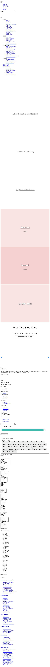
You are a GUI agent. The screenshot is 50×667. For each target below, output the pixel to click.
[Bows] (3, 491)
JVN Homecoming (7, 588)
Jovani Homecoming (7, 587)
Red (5, 559)
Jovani (25, 264)
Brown (5, 566)
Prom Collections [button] (4, 595)
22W (35, 446)
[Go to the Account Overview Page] (1, 2)
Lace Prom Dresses (7, 654)
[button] (4, 19)
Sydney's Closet (6, 612)
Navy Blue (6, 546)
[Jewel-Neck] (4, 509)
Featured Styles (6, 643)
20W (29, 446)
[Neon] (2, 485)
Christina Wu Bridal (7, 618)
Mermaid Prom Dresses (8, 656)
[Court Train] (3, 504)
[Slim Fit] (4, 515)
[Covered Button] (4, 477)
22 (25, 444)
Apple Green (7, 535)
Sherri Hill (25, 303)
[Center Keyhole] (5, 474)
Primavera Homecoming (8, 592)
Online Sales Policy (7, 403)
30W (18, 449)
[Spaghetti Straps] (4, 526)
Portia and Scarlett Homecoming (9, 591)
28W (11, 449)
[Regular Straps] (4, 524)
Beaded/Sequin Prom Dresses (9, 649)
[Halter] (4, 507)
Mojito (5, 534)
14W (10, 446)
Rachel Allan (5, 610)
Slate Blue (6, 543)
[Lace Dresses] (4, 469)
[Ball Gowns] (4, 466)
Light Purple (7, 550)
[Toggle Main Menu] (1, 17)
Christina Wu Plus (7, 619)
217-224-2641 (3, 393)
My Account (5, 5)
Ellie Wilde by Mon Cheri (8, 601)
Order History (6, 409)
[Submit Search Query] (15, 424)
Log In (4, 9)
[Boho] (4, 467)
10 (37, 442)
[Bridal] (6, 460)
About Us (5, 402)
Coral (5, 561)
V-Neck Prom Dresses (7, 663)
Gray (5, 569)
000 (5, 442)
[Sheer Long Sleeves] (4, 521)
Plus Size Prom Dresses (8, 640)
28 (40, 444)
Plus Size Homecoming (8, 644)
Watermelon (6, 556)
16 (10, 444)
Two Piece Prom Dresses (8, 662)
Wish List (5, 4)
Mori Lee (5, 622)
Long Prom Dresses (7, 655)
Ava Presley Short (7, 585)
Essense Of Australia (7, 621)
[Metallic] (2, 484)
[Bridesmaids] (6, 461)
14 (4, 444)
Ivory (5, 563)
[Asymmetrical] (3, 501)
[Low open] (4, 481)
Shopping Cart (6, 6)
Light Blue (6, 542)
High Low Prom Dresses (8, 653)
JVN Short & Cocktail (7, 589)
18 (15, 444)
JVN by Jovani (6, 605)
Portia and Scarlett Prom (8, 608)
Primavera (5, 609)
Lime (5, 538)
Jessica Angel (6, 602)
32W (24, 449)
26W (5, 449)
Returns (4, 397)
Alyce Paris (5, 599)
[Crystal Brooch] (3, 492)
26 (35, 444)
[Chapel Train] (3, 502)
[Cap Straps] (4, 523)
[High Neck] (4, 508)
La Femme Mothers (25, 113)
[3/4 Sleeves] (4, 519)
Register (5, 7)
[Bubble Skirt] (5, 472)
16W (16, 446)
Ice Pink (6, 551)
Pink (5, 552)
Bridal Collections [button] (4, 614)
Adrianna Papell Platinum (8, 630)
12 (43, 442)
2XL (15, 451)
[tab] (25, 580)
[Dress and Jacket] (4, 468)
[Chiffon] (3, 496)
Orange (6, 560)
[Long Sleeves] (4, 520)
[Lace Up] (4, 479)
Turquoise (6, 541)
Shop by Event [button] (4, 635)
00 (10, 442)
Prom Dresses (6, 641)
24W (41, 446)
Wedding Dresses (6, 642)
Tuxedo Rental (6, 419)
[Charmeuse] (3, 495)
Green (5, 537)
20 (20, 444)
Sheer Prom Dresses (7, 659)
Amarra (25, 227)
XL (9, 451)
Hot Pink (6, 553)
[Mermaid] (4, 514)
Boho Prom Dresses (7, 650)
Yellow (5, 533)
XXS (30, 449)
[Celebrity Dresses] (5, 473)
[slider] (44, 430)
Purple (5, 547)
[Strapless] (4, 527)
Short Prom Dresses (7, 660)
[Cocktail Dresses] (6, 463)
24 (30, 444)
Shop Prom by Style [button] (5, 647)
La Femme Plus (6, 607)
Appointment (6, 421)
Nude (5, 564)
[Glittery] (2, 483)
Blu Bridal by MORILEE (8, 624)
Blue (5, 544)
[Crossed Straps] (4, 478)
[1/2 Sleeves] (4, 518)
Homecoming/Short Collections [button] (7, 579)
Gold (5, 565)
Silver (5, 570)
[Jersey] (3, 498)
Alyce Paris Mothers (7, 631)
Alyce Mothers (25, 189)
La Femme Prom (6, 606)
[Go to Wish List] (2, 1)
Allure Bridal (6, 617)
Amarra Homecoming (7, 584)
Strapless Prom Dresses (8, 661)
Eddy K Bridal (6, 620)
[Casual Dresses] (6, 462)
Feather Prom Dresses (7, 652)
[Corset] (5, 475)
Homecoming (25, 151)
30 (45, 444)
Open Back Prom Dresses (8, 657)
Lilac (5, 548)
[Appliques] (3, 489)
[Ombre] (2, 486)
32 (4, 446)
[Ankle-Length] (3, 500)
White (5, 572)
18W (23, 446)
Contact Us (5, 396)
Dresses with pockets (7, 664)
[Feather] (3, 497)
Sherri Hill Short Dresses (8, 582)
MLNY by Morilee (7, 632)
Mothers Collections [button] (5, 626)
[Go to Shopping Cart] (1, 1)
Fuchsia (6, 555)
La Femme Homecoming (8, 590)
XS (36, 449)
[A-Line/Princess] (4, 512)
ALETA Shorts (6, 583)
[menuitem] (26, 4)
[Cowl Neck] (4, 506)
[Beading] (3, 490)
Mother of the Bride (7, 638)
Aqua (5, 539)
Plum (5, 557)
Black (5, 568)
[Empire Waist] (4, 513)
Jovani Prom (5, 603)
